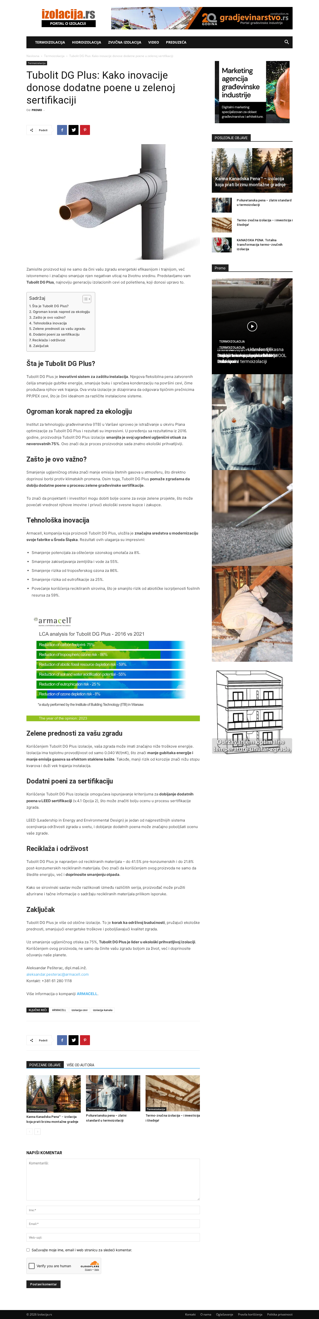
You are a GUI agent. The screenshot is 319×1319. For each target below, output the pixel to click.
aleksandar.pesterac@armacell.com (57, 974)
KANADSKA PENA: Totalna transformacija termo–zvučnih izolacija (259, 244)
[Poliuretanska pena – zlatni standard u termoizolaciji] (113, 1093)
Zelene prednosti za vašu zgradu (59, 329)
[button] (287, 42)
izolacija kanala (102, 1010)
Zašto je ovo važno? (49, 317)
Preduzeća (176, 42)
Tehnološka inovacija (50, 323)
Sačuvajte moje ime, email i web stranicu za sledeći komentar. (82, 1250)
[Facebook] (62, 130)
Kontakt (190, 1314)
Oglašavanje (224, 1314)
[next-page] (37, 1132)
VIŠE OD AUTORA (80, 1065)
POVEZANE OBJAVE (45, 1065)
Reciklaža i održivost (48, 340)
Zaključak (41, 346)
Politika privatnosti (280, 1314)
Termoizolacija (50, 42)
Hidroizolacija (86, 42)
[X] (74, 130)
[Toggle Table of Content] (84, 299)
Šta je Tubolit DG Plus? (50, 306)
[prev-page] (29, 1132)
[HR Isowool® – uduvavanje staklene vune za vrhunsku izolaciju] (252, 614)
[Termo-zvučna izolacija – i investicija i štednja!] (173, 1093)
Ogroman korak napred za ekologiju (61, 312)
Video (153, 42)
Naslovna (32, 56)
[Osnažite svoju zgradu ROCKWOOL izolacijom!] (252, 710)
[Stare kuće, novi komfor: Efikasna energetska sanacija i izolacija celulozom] (252, 518)
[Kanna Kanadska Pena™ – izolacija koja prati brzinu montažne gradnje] (53, 1094)
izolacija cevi (79, 1010)
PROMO (37, 110)
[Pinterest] (85, 130)
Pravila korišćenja (250, 1314)
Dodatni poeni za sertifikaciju (56, 334)
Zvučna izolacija (124, 42)
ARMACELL (87, 993)
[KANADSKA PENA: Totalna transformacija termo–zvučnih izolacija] (222, 245)
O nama (205, 1314)
